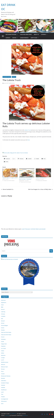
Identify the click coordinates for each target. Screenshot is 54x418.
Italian (2, 353)
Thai (2, 394)
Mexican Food (4, 366)
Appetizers (3, 302)
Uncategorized (4, 399)
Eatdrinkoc (13, 83)
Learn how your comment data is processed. (34, 229)
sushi (2, 392)
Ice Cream (3, 348)
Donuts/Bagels (4, 325)
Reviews (3, 378)
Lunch (2, 360)
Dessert (3, 321)
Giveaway (3, 339)
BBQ (2, 307)
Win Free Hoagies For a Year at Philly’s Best (39, 189)
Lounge (3, 357)
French (2, 337)
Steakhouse (4, 389)
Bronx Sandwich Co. (8, 189)
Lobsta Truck (28, 130)
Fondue (3, 330)
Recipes (14, 37)
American (3, 300)
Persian (3, 369)
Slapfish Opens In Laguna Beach (10, 177)
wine (2, 403)
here (29, 140)
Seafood (14, 76)
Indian (2, 350)
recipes (3, 373)
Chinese (3, 314)
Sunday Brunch (24, 37)
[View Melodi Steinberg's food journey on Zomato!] (9, 259)
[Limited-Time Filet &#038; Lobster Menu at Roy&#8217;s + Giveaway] (26, 172)
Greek (2, 341)
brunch (3, 309)
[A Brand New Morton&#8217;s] (43, 172)
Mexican (3, 364)
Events (2, 327)
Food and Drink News (26, 34)
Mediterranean (4, 362)
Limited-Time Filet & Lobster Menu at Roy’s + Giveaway (25, 178)
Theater (3, 396)
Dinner (2, 323)
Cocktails (3, 316)
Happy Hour (34, 37)
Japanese (3, 355)
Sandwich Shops (5, 383)
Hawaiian (3, 346)
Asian (2, 304)
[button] (17, 34)
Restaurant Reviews (11, 34)
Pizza (2, 371)
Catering (43, 34)
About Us (36, 34)
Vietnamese (4, 401)
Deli (2, 318)
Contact (8, 37)
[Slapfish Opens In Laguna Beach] (10, 172)
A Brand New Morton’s (41, 177)
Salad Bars (3, 380)
